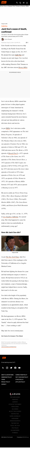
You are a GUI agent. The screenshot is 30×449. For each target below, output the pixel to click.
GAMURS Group (25, 437)
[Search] (17, 2)
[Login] (27, 2)
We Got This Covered (15, 411)
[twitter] (11, 367)
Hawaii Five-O (13, 153)
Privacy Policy (5, 382)
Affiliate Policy (20, 382)
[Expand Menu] (23, 2)
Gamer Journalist (15, 416)
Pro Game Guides (15, 397)
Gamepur (15, 402)
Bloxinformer (15, 430)
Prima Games (15, 406)
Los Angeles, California (10, 217)
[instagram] (7, 367)
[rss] (3, 367)
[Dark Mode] (20, 2)
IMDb (8, 128)
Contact (3, 384)
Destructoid (15, 413)
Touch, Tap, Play (15, 425)
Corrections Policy (21, 374)
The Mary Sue (15, 423)
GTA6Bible (15, 432)
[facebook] (15, 367)
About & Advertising (7, 374)
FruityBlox (15, 428)
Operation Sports (15, 421)
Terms (3, 379)
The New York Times (12, 257)
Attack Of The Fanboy (15, 404)
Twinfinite (15, 399)
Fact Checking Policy (22, 377)
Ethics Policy (19, 379)
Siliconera (15, 409)
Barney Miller (22, 67)
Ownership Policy (6, 377)
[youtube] (19, 367)
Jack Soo (18, 55)
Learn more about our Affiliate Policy (8, 346)
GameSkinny (15, 418)
